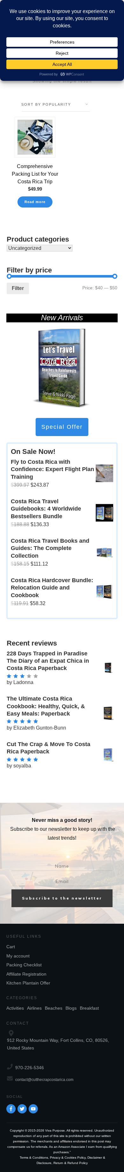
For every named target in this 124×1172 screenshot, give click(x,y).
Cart (10, 946)
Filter (18, 288)
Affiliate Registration (26, 974)
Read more (34, 202)
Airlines (34, 1008)
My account (18, 955)
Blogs (71, 1008)
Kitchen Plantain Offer (28, 982)
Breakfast (89, 1008)
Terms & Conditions (34, 1157)
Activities (15, 1008)
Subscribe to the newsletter (62, 898)
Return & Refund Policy (70, 1163)
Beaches (53, 1008)
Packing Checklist (24, 964)
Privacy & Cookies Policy (68, 1157)
